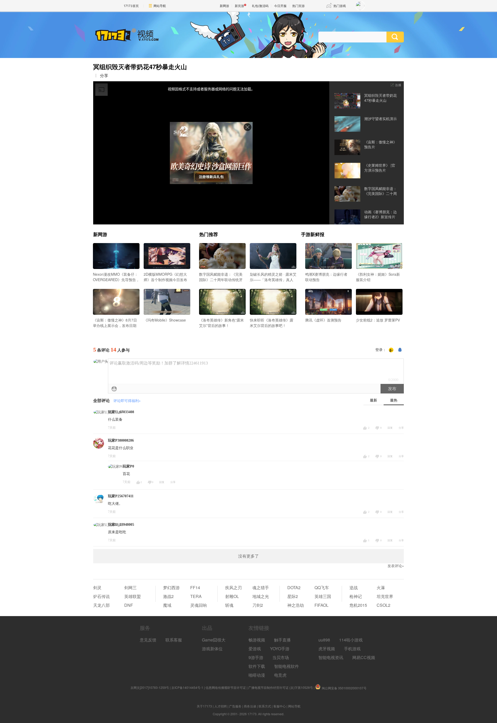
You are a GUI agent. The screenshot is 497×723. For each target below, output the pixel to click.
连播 (398, 85)
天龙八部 (101, 605)
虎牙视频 (326, 649)
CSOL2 (383, 605)
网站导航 (160, 6)
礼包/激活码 (260, 6)
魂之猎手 (260, 587)
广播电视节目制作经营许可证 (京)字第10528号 (280, 687)
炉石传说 (101, 596)
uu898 (324, 640)
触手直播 (282, 640)
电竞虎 (280, 675)
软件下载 (256, 666)
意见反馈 (148, 640)
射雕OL (232, 596)
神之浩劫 (295, 605)
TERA (196, 596)
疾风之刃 (233, 587)
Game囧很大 (213, 640)
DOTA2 (294, 587)
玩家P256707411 (121, 496)
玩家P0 (128, 466)
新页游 (239, 6)
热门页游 (298, 6)
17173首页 (131, 6)
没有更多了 (248, 556)
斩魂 (229, 605)
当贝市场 (280, 657)
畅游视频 (256, 640)
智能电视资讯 (330, 657)
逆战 (353, 587)
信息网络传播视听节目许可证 (226, 687)
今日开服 (280, 6)
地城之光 (260, 596)
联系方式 (265, 706)
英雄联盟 (132, 596)
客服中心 (279, 706)
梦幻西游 (171, 587)
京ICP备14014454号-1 (187, 687)
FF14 (195, 587)
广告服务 (235, 706)
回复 (390, 427)
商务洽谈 (250, 706)
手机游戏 (352, 649)
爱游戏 (254, 649)
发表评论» (396, 566)
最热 (393, 400)
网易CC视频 (363, 657)
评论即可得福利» (127, 401)
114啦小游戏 (351, 640)
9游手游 (255, 657)
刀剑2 (257, 605)
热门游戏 (339, 6)
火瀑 (381, 587)
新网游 (224, 6)
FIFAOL (321, 605)
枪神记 (355, 596)
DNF (128, 605)
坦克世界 (385, 596)
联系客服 (173, 640)
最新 (373, 400)
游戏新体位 (212, 649)
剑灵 (97, 587)
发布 (392, 388)
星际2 (292, 596)
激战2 (168, 596)
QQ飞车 (322, 587)
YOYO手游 (279, 649)
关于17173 (204, 706)
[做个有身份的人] (391, 350)
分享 (104, 75)
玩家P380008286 (121, 440)
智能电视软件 (286, 666)
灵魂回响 (198, 605)
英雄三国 (323, 596)
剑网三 (130, 587)
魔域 (167, 605)
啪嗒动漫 (256, 675)
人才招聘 (220, 706)
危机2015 (358, 605)
